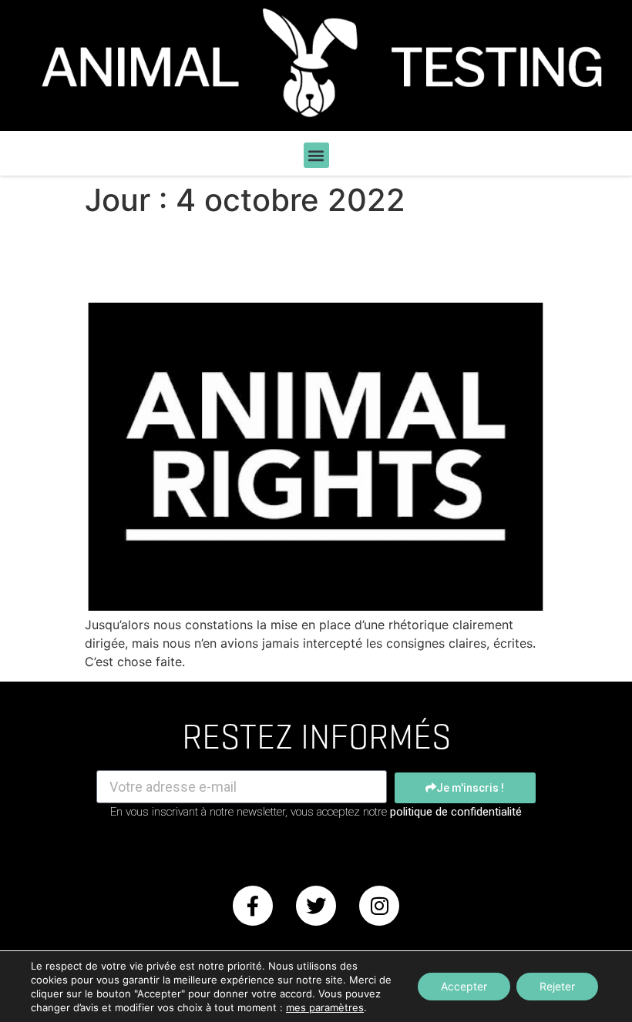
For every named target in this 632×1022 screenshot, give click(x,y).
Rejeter (557, 986)
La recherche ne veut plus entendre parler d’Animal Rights (291, 260)
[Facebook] (253, 906)
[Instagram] (379, 906)
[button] (316, 155)
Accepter (464, 986)
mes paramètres (325, 1007)
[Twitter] (316, 906)
